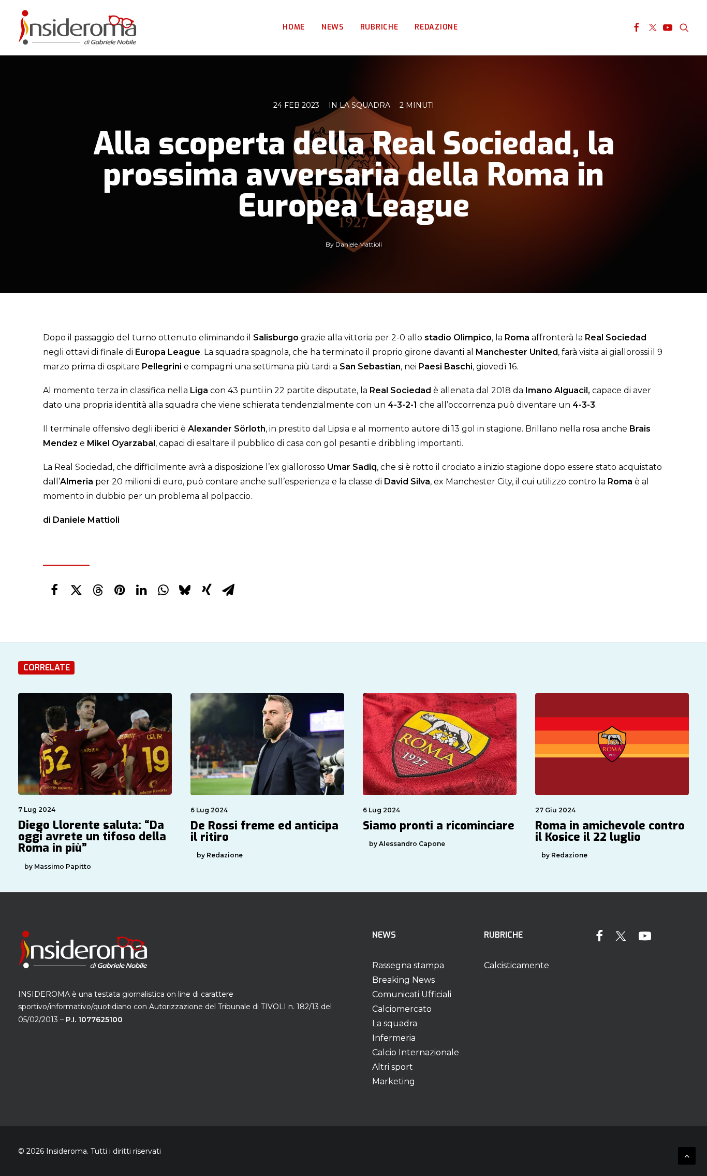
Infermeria (394, 1038)
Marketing (393, 1081)
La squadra (365, 105)
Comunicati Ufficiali (411, 994)
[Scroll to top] (687, 1155)
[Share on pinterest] (119, 590)
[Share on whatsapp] (163, 590)
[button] (636, 27)
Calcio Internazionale (415, 1052)
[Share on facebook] (54, 590)
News (332, 27)
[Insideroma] (77, 27)
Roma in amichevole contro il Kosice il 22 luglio (610, 831)
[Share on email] (228, 590)
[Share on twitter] (76, 590)
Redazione (436, 27)
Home (294, 27)
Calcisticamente (516, 965)
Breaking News (403, 980)
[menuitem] (293, 27)
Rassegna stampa (408, 965)
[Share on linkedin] (141, 590)
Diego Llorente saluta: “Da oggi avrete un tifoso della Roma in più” (92, 836)
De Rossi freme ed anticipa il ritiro (264, 831)
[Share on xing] (206, 590)
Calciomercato (402, 1009)
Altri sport (392, 1067)
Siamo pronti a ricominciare (438, 825)
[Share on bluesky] (184, 590)
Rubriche (379, 27)
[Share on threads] (97, 590)
